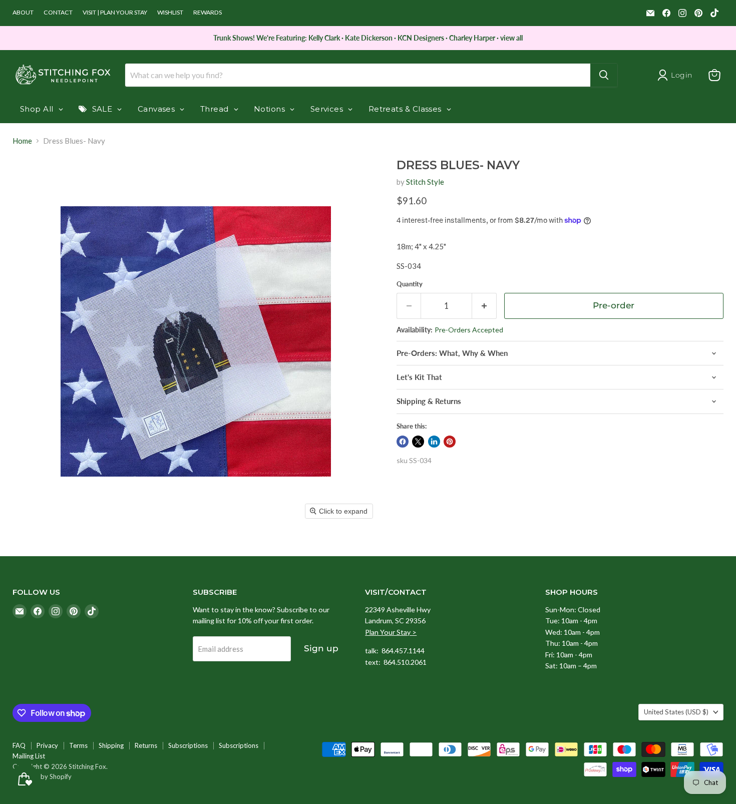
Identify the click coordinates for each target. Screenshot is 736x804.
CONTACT (58, 12)
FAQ (19, 745)
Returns (146, 745)
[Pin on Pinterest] (450, 442)
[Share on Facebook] (403, 442)
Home (22, 141)
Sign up (321, 648)
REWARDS (207, 12)
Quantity (410, 284)
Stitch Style (425, 181)
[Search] (603, 75)
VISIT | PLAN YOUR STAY (115, 12)
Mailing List (29, 756)
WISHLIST (170, 12)
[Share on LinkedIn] (434, 442)
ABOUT (23, 12)
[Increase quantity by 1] (484, 305)
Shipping (111, 745)
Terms (78, 745)
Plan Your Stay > (391, 632)
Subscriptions (188, 745)
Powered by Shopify (42, 776)
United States (676, 712)
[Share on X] (418, 442)
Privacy (47, 745)
